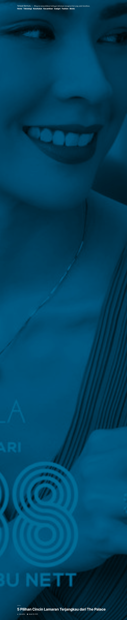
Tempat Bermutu (24, 6)
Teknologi (27, 9)
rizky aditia (22, 614)
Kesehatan (37, 9)
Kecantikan (48, 9)
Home (19, 9)
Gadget (57, 9)
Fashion (65, 9)
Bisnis (72, 9)
